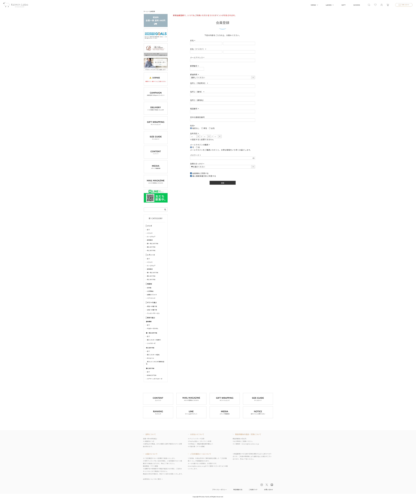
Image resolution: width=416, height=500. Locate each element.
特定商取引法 (237, 490)
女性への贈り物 (152, 310)
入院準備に (150, 291)
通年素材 (150, 240)
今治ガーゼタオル (152, 328)
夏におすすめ (151, 247)
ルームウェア (151, 236)
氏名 (193, 40)
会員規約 (196, 173)
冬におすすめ (151, 250)
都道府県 (195, 74)
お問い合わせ (268, 490)
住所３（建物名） (197, 100)
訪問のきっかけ (197, 163)
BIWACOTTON (151, 375)
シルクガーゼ (151, 343)
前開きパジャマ (152, 295)
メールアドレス (197, 57)
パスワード (196, 155)
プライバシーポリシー (219, 490)
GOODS (356, 5)
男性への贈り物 (152, 306)
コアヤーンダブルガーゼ (154, 379)
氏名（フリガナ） (198, 49)
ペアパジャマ (151, 298)
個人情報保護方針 (199, 176)
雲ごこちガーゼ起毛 (153, 355)
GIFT (343, 5)
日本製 (149, 288)
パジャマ (150, 233)
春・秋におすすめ (152, 243)
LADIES (329, 5)
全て (148, 229)
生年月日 (195, 133)
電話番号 (195, 108)
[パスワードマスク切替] (253, 158)
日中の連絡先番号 (197, 117)
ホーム (146, 11)
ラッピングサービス (153, 313)
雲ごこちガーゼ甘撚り (154, 340)
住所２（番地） (197, 91)
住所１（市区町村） (199, 83)
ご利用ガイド (253, 490)
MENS (313, 5)
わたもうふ (150, 358)
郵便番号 (195, 66)
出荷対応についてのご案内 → (153, 479)
